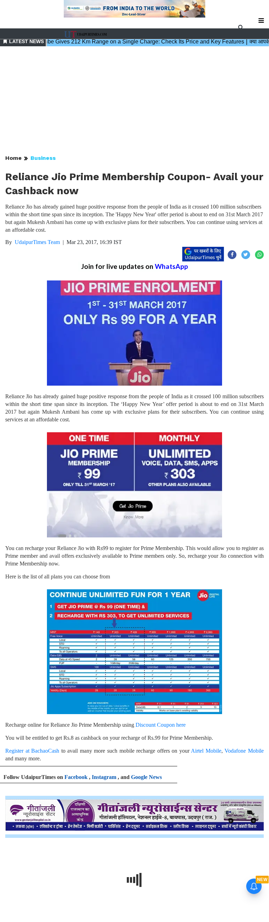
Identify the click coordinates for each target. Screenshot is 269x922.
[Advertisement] (134, 101)
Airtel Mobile (206, 751)
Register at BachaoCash (32, 751)
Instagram (104, 777)
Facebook (76, 777)
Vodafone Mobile (244, 751)
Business (43, 158)
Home (13, 158)
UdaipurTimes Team (37, 242)
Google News (146, 777)
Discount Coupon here (161, 725)
